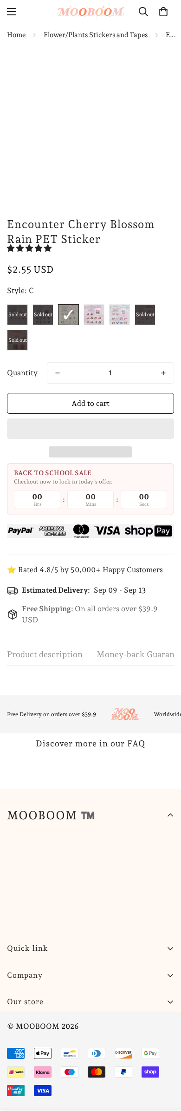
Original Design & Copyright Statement (74, 1102)
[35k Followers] (74, 1025)
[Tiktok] (129, 1025)
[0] (163, 11)
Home (16, 35)
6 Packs (17, 340)
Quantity (22, 372)
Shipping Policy (34, 1039)
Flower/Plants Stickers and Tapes (96, 35)
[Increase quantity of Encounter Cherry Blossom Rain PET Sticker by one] (163, 373)
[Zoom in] (149, 186)
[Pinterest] (18, 1025)
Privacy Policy (31, 1071)
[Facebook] (46, 1025)
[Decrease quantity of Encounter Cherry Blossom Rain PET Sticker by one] (57, 373)
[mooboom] (90, 11)
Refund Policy (31, 1055)
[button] (30, 248)
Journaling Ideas (34, 1087)
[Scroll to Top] (164, 1061)
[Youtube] (101, 1025)
